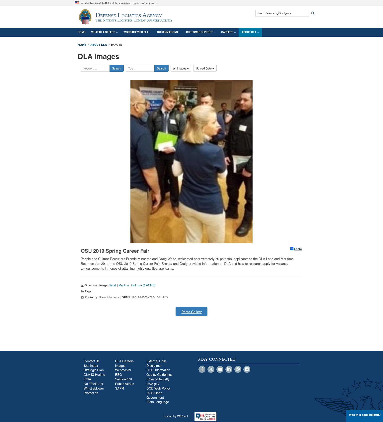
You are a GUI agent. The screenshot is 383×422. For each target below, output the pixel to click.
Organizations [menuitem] (167, 32)
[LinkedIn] (228, 369)
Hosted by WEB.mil (176, 416)
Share (298, 248)
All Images (180, 68)
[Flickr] (246, 369)
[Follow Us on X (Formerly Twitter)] (210, 369)
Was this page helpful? (365, 414)
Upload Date (204, 68)
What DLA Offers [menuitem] (103, 32)
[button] (145, 3)
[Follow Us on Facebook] (201, 369)
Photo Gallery (192, 311)
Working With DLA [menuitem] (136, 32)
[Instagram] (237, 369)
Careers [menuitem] (227, 32)
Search (116, 68)
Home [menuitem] (81, 32)
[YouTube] (219, 369)
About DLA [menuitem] (249, 32)
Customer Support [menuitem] (199, 32)
